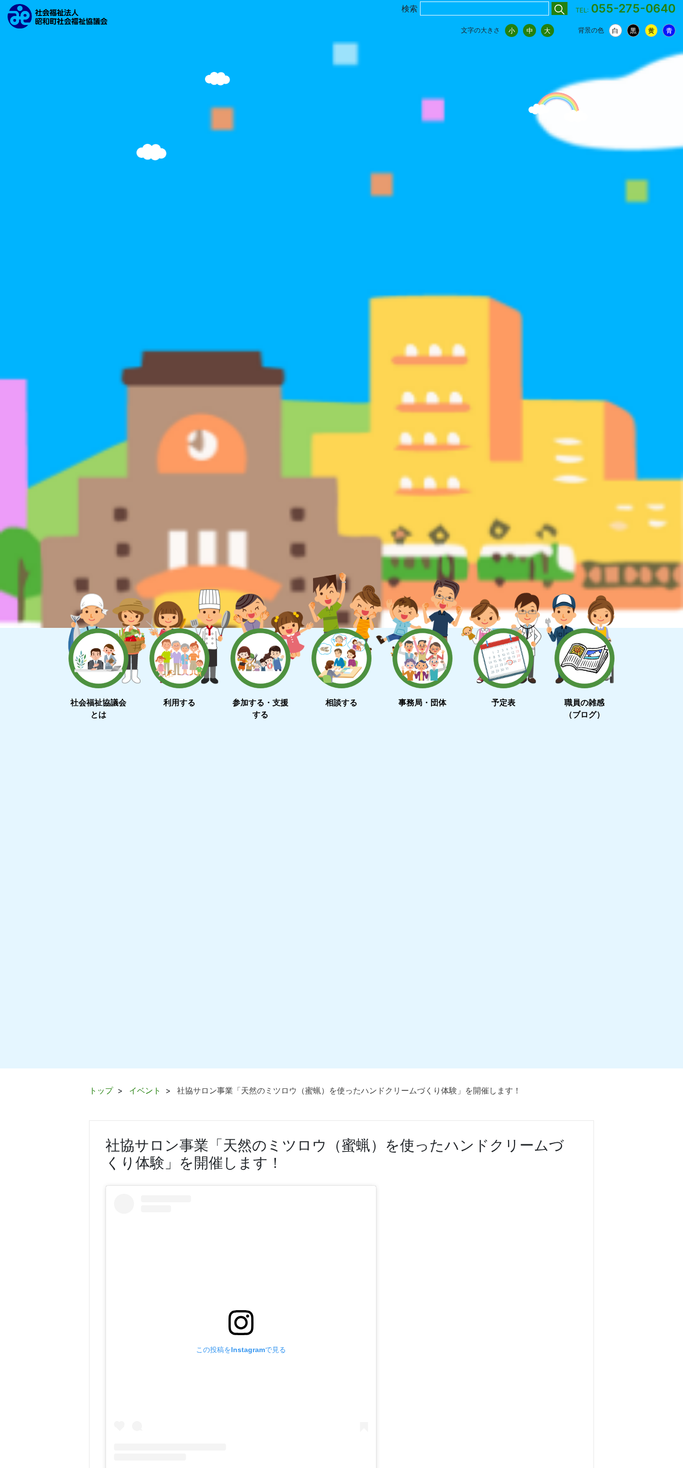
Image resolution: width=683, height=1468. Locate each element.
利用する (180, 702)
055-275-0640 (633, 8)
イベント (145, 1090)
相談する (342, 702)
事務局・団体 (422, 702)
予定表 (504, 702)
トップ (101, 1090)
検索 (410, 8)
